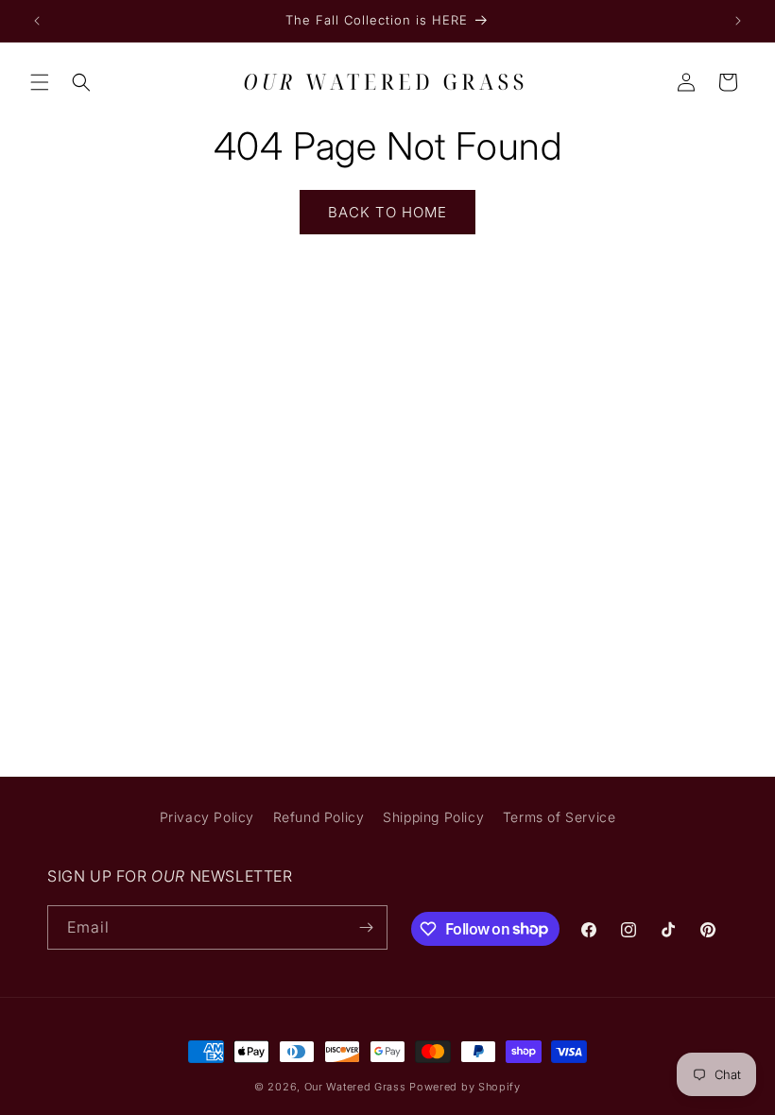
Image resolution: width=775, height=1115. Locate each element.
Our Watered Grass (355, 1086)
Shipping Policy (433, 817)
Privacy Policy (207, 817)
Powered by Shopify (465, 1086)
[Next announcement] (738, 21)
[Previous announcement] (37, 21)
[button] (39, 82)
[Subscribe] (366, 927)
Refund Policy (319, 817)
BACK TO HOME (387, 212)
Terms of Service (559, 817)
